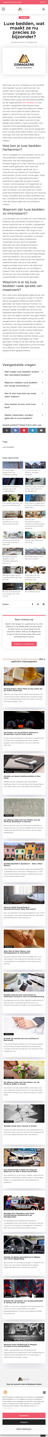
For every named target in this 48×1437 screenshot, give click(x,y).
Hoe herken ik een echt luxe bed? (24, 406)
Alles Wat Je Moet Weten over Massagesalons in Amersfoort (17, 952)
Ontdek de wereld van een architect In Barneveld (21, 1039)
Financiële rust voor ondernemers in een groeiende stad (32, 577)
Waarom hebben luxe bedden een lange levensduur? (24, 384)
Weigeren (24, 1422)
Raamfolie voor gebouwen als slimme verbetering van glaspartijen (35, 505)
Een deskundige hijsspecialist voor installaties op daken (9, 472)
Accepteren (24, 1415)
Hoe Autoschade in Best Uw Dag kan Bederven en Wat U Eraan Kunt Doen (20, 1171)
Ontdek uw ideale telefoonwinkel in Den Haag (22, 777)
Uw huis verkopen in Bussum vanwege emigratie (32, 472)
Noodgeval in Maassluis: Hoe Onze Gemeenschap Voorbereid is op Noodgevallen (19, 1215)
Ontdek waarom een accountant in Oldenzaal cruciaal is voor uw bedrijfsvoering (24, 996)
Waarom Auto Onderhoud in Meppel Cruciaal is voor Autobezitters (20, 1345)
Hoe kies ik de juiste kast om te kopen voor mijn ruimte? (11, 594)
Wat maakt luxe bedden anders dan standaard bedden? (24, 373)
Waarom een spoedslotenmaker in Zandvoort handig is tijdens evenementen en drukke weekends (35, 524)
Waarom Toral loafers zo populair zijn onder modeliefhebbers (11, 489)
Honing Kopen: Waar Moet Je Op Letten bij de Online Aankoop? (23, 690)
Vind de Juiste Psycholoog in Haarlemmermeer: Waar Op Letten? (20, 908)
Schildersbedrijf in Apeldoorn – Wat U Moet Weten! (23, 864)
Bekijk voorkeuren (24, 1429)
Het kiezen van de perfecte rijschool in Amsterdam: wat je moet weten (21, 733)
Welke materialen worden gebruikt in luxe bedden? (24, 416)
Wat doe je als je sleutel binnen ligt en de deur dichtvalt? (10, 542)
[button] (44, 1392)
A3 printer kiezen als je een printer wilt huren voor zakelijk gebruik (34, 489)
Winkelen (24, 17)
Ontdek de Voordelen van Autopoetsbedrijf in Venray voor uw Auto (23, 1302)
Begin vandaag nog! (24, 619)
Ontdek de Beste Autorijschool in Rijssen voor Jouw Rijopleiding (22, 1258)
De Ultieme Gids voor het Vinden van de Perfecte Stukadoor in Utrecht (22, 821)
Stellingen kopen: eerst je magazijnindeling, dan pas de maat (12, 577)
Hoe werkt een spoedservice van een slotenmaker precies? (10, 522)
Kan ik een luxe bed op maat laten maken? (24, 395)
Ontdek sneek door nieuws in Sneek (20, 1126)
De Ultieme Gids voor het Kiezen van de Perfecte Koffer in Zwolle (22, 1083)
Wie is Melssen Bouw (32, 592)
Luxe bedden (8, 447)
